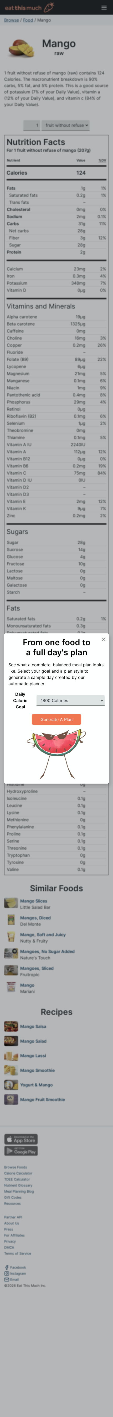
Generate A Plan (56, 719)
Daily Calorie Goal (20, 700)
